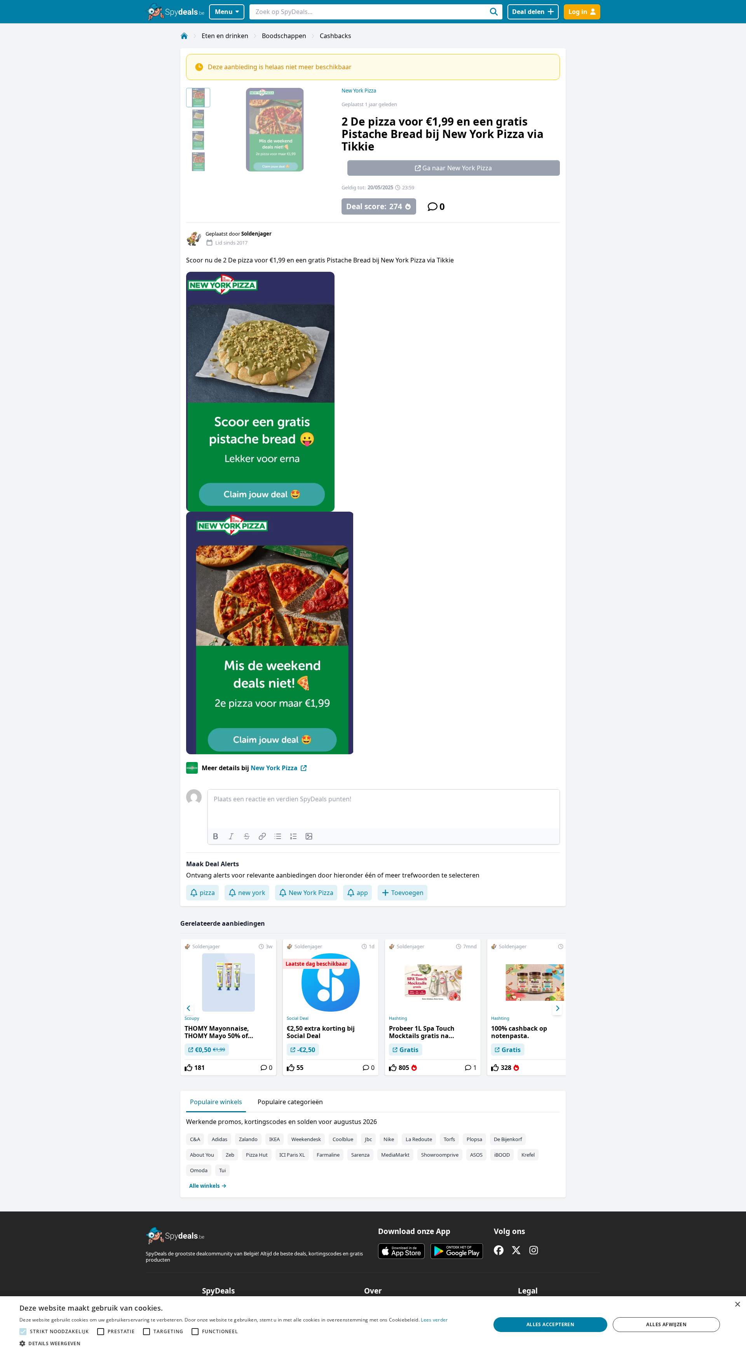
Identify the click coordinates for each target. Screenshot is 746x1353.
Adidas (219, 1139)
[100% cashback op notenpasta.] (535, 1007)
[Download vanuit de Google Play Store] (457, 1251)
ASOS (476, 1154)
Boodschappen (284, 35)
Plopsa (474, 1139)
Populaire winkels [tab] (216, 1102)
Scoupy (192, 1018)
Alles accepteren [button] (550, 1324)
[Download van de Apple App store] (401, 1251)
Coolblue (343, 1139)
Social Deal (298, 1018)
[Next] (557, 1008)
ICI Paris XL (292, 1154)
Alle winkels (204, 1185)
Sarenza (360, 1154)
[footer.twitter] (516, 1250)
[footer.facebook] (499, 1250)
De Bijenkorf (508, 1139)
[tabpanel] (373, 1152)
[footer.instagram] (534, 1250)
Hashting (398, 1018)
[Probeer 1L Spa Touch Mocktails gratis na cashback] (433, 1007)
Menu (224, 11)
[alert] (373, 1324)
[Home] (184, 36)
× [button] (737, 1305)
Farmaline (328, 1154)
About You (202, 1154)
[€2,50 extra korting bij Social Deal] (330, 1007)
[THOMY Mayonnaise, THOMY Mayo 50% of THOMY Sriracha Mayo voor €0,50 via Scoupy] (228, 1007)
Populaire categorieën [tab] (290, 1102)
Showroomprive (439, 1154)
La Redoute (419, 1139)
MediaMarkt (395, 1154)
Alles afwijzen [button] (666, 1324)
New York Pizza (359, 90)
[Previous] (188, 1008)
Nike (388, 1139)
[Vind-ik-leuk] (188, 1068)
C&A (195, 1139)
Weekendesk (306, 1139)
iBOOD (502, 1154)
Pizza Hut (257, 1154)
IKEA (274, 1139)
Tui (222, 1170)
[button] (233, 1343)
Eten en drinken (225, 35)
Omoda (198, 1170)
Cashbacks (335, 35)
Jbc (368, 1139)
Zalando (248, 1139)
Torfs (449, 1139)
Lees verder (434, 1319)
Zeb (230, 1154)
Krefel (528, 1154)
